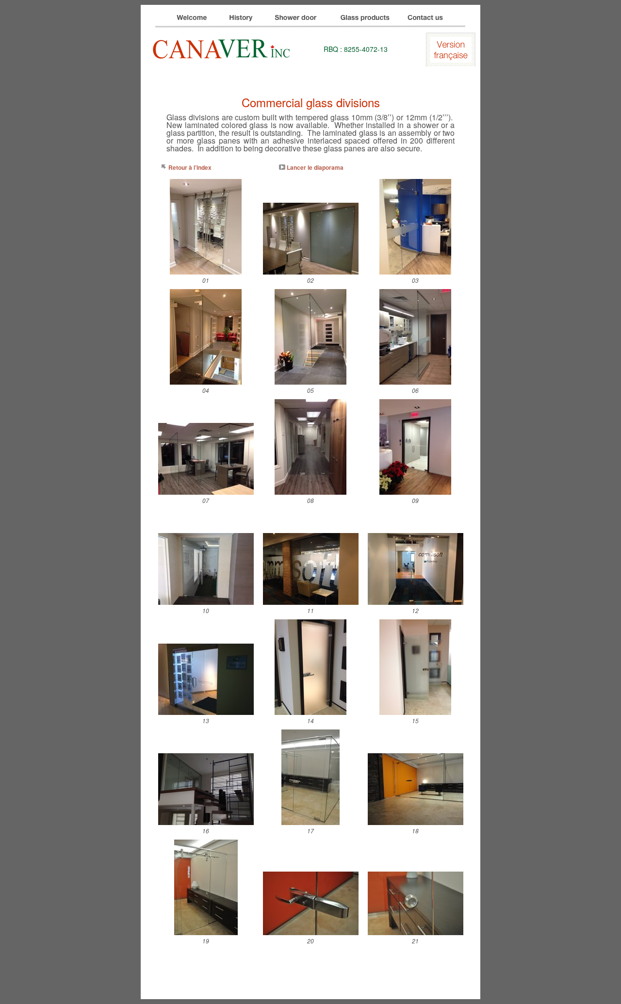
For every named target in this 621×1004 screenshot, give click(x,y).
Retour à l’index (190, 167)
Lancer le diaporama (315, 167)
